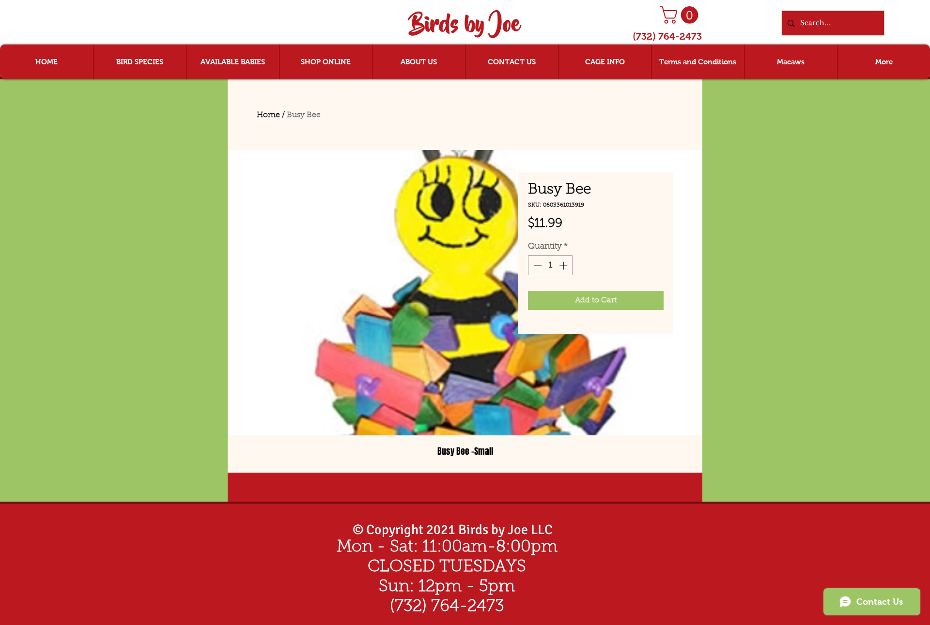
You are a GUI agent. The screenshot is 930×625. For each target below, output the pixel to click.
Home (268, 115)
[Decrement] (536, 265)
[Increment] (564, 265)
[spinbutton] (550, 265)
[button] (681, 15)
